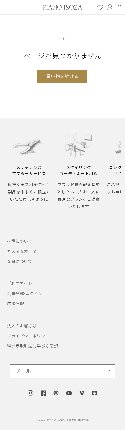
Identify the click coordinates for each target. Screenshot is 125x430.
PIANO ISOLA (55, 419)
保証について (20, 261)
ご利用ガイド (20, 283)
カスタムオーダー (24, 251)
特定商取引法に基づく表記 (32, 346)
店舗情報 (15, 303)
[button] (7, 7)
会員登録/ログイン (24, 293)
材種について (20, 241)
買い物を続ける (62, 76)
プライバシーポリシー (28, 336)
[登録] (108, 371)
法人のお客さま (22, 325)
